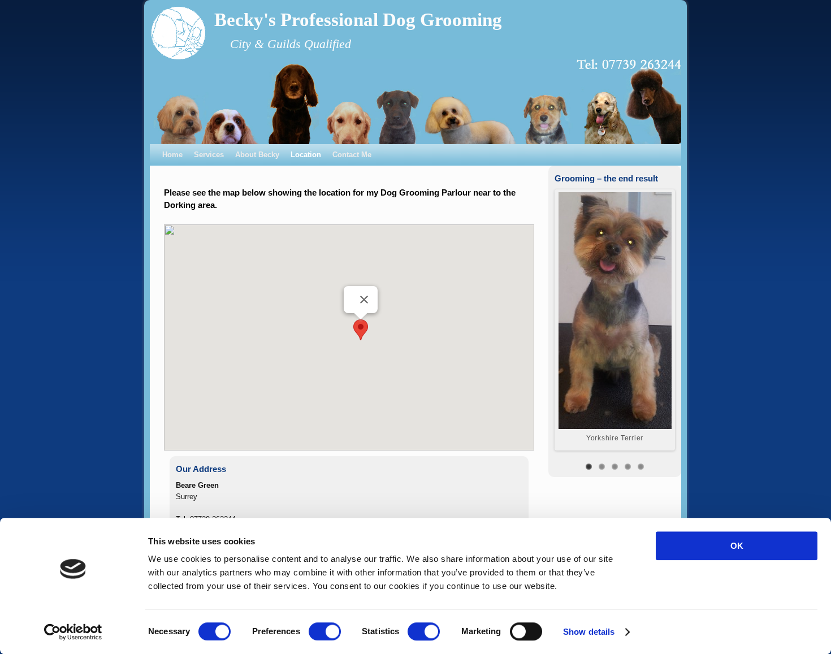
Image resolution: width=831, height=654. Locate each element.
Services (209, 154)
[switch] (325, 631)
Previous (549, 317)
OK (736, 546)
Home (172, 154)
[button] (360, 329)
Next (680, 317)
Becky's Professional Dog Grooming (358, 20)
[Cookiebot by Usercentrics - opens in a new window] (73, 631)
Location (306, 154)
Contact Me (351, 154)
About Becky (257, 154)
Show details (588, 631)
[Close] (364, 299)
